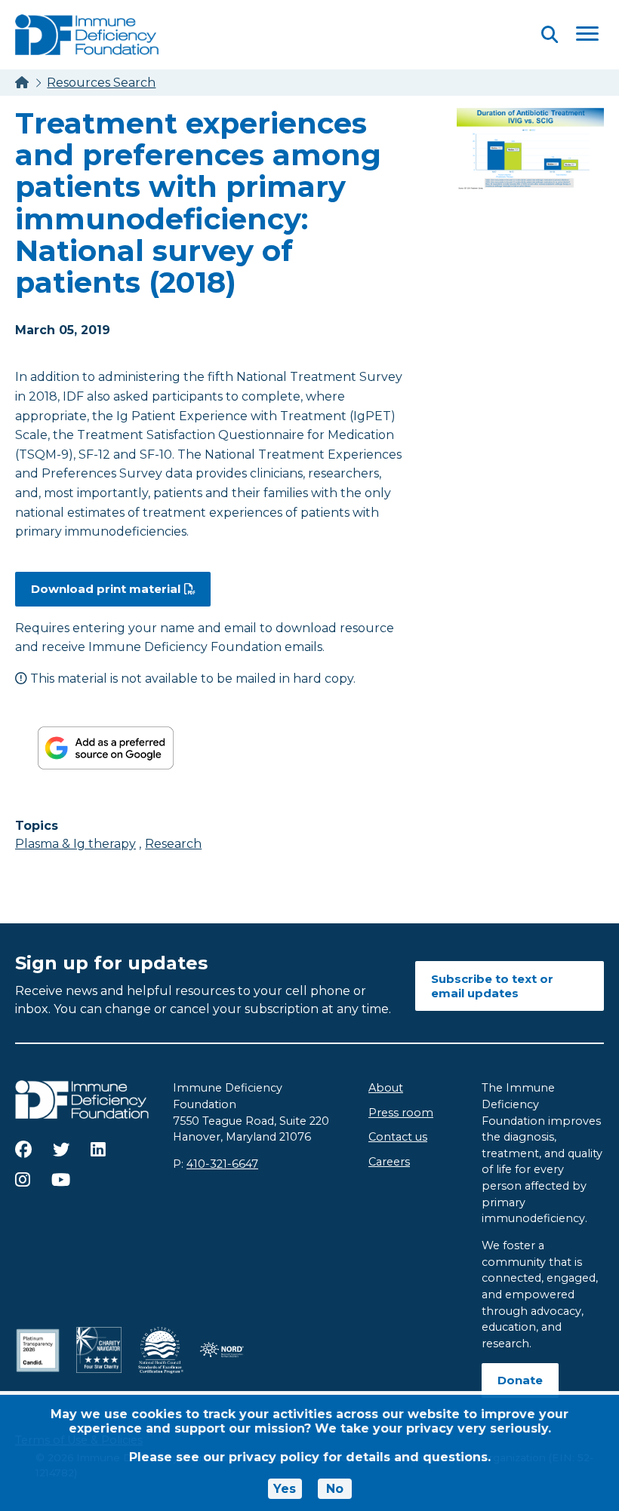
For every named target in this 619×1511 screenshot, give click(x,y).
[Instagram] (22, 1179)
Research (173, 844)
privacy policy (274, 1457)
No (334, 1489)
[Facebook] (23, 1149)
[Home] (22, 82)
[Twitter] (61, 1149)
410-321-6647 (222, 1164)
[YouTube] (60, 1179)
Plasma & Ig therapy (75, 844)
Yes (284, 1489)
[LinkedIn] (98, 1149)
